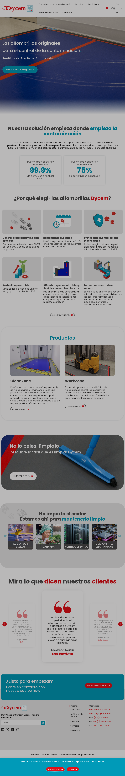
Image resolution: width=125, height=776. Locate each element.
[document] (62, 388)
